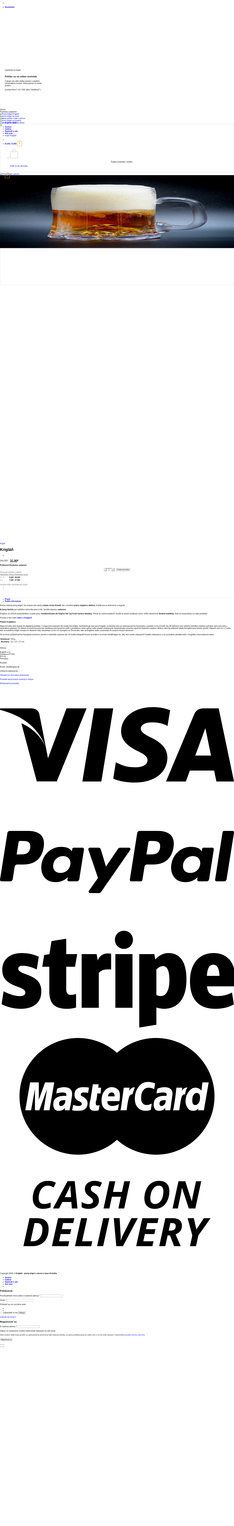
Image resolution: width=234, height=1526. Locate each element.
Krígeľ (2, 543)
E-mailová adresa (8, 1326)
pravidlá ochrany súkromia (134, 1335)
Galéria (8, 1280)
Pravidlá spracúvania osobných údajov (17, 679)
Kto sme (9, 1284)
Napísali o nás (11, 1282)
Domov (8, 1277)
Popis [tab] (7, 599)
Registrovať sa (6, 1340)
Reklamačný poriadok (9, 683)
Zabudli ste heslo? (8, 1317)
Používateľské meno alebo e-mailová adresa (20, 1296)
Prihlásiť (22, 1313)
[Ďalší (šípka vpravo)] (3, 1346)
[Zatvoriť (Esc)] (1, 1344)
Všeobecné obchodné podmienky (14, 675)
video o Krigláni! (24, 618)
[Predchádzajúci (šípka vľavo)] (1, 1346)
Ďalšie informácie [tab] (13, 601)
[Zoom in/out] (3, 1344)
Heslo (3, 1300)
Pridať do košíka (123, 570)
